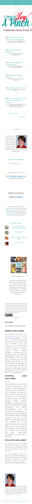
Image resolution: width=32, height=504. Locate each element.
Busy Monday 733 (18, 276)
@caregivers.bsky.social (11, 213)
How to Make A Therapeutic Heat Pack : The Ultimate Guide (16, 41)
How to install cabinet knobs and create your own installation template (16, 105)
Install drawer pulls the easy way (16, 90)
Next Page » (23, 116)
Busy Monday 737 (19, 232)
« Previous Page (13, 113)
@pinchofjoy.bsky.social (12, 209)
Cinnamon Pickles (19, 242)
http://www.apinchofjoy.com (13, 338)
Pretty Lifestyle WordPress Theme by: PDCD (20, 501)
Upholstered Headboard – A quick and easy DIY (16, 67)
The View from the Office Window (16, 79)
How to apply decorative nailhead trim (16, 54)
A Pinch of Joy (16, 16)
